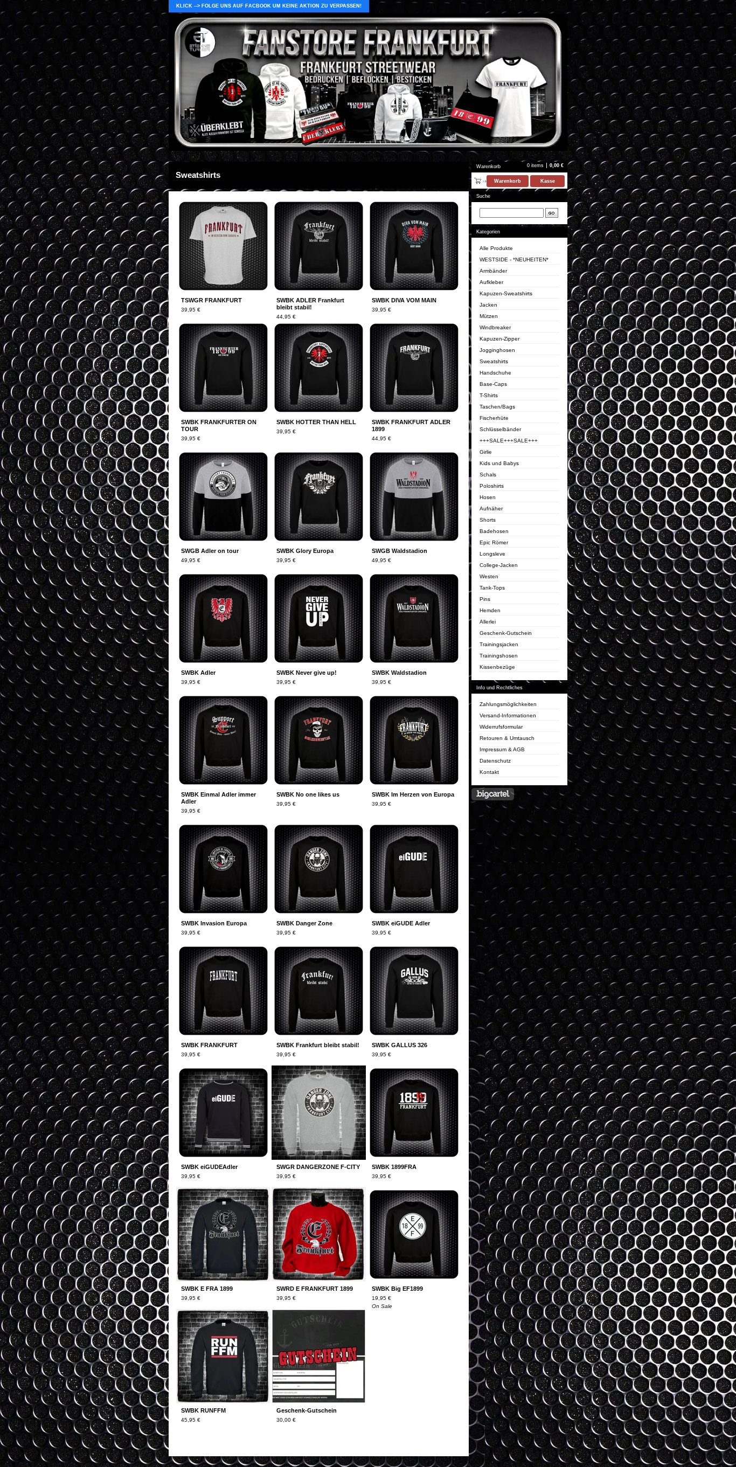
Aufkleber (491, 282)
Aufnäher (491, 508)
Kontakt (489, 772)
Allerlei (488, 622)
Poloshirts (492, 486)
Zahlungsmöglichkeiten (508, 704)
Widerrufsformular (501, 727)
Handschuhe (495, 373)
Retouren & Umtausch (507, 738)
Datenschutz (495, 761)
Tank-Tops (492, 588)
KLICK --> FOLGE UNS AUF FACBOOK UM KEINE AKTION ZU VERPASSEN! (269, 6)
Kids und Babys (499, 463)
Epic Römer (494, 542)
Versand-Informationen (508, 715)
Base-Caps (493, 384)
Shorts (488, 520)
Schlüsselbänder (500, 429)
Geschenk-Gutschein (506, 633)
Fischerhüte (494, 418)
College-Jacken (499, 565)
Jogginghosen (497, 350)
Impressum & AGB (502, 749)
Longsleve (492, 554)
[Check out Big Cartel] (492, 794)
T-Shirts (489, 395)
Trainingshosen (499, 656)
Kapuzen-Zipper (499, 339)
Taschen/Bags (497, 407)
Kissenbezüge (497, 667)
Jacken (488, 305)
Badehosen (494, 531)
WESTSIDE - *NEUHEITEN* (514, 259)
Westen (489, 576)
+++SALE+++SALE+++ (509, 441)
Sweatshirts (494, 361)
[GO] (551, 213)
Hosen (488, 497)
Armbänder (493, 271)
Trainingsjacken (499, 644)
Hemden (490, 610)
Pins (485, 599)
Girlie (486, 452)
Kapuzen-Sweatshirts (506, 293)
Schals (488, 475)
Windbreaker (495, 327)
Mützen (489, 316)
